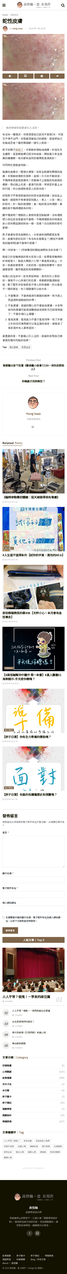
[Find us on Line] (37, 1233)
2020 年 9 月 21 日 (11, 741)
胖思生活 (26, 346)
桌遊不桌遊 (9, 1146)
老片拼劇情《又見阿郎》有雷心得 (29, 1032)
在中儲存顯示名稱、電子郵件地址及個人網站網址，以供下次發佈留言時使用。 (33, 919)
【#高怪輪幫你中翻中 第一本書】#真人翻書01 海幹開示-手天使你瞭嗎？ (31, 677)
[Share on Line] (26, 76)
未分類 (5, 1090)
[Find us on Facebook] (30, 1233)
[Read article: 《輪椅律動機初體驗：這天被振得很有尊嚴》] (33, 471)
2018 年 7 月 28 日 (37, 28)
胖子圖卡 (9, 548)
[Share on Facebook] (10, 76)
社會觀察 (58, 1146)
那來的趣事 (55, 1152)
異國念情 (34, 1146)
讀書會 (43, 1152)
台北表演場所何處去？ (23, 1021)
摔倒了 (19, 150)
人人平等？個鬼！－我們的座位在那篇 (31, 1010)
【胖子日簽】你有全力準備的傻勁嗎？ (26, 737)
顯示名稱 (8, 873)
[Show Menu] (4, 5)
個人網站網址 (9, 902)
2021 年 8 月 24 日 (11, 621)
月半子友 (7, 1084)
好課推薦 (7, 1065)
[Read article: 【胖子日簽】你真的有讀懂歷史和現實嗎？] (33, 768)
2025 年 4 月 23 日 (11, 502)
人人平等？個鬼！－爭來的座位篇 (26, 996)
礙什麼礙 (14, 346)
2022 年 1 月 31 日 (11, 559)
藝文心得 (20, 1152)
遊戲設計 (7, 1115)
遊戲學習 (7, 1108)
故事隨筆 (7, 1077)
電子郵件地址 (10, 888)
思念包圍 (28, 1140)
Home (5, 14)
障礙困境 (14, 14)
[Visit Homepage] (33, 5)
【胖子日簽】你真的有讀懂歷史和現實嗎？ (29, 794)
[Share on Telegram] (41, 76)
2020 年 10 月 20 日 (11, 683)
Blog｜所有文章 (38, 1259)
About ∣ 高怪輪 (10, 1263)
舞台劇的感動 (19, 1043)
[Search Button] (63, 5)
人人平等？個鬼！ (12, 1140)
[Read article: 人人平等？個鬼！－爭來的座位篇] (33, 970)
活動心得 (22, 1146)
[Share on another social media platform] (57, 76)
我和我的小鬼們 (43, 1140)
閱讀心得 (8, 1157)
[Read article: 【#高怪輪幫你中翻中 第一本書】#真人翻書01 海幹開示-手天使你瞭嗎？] (33, 649)
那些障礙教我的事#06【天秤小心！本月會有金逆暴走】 (32, 615)
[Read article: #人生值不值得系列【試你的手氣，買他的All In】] (33, 529)
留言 (5, 832)
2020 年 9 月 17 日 (11, 799)
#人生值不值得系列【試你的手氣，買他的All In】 (33, 555)
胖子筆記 (9, 730)
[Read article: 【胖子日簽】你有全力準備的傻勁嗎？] (33, 711)
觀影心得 (32, 1152)
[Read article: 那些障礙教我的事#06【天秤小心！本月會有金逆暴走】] (33, 587)
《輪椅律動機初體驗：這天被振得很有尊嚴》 (31, 497)
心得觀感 (9, 490)
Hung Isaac (17, 28)
